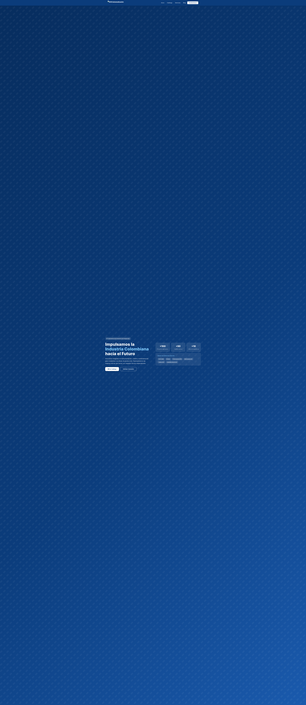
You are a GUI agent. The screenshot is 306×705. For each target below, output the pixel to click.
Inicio (162, 3)
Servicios (177, 3)
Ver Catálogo (112, 369)
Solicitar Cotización (128, 369)
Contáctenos (193, 3)
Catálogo (169, 3)
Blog (184, 3)
